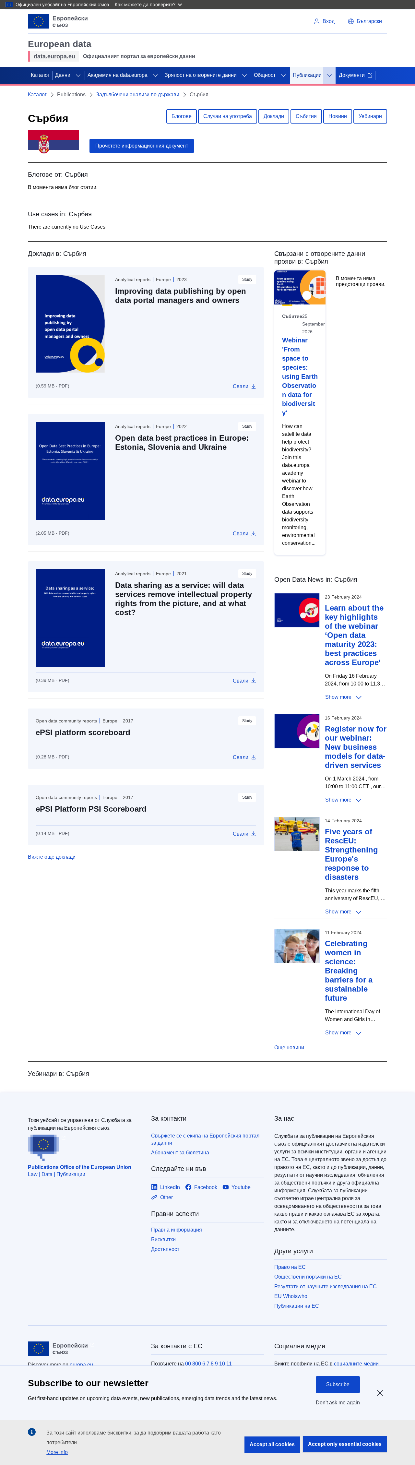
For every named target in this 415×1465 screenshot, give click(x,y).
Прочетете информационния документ (141, 146)
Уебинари (370, 116)
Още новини (289, 1047)
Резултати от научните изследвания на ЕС (325, 1286)
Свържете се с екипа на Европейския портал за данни (205, 1139)
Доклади (274, 116)
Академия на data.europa (118, 75)
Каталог (40, 75)
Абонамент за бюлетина (180, 1152)
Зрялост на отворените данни (201, 75)
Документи (352, 75)
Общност (265, 75)
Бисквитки (163, 1239)
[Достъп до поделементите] (78, 75)
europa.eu (81, 1364)
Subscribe (338, 1384)
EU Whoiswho (290, 1296)
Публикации (307, 75)
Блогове (182, 116)
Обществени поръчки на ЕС (308, 1277)
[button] (364, 21)
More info (57, 1452)
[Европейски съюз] (58, 21)
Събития (306, 116)
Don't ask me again (338, 1402)
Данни (62, 75)
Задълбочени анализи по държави (137, 94)
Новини (337, 116)
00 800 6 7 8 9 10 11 (208, 1363)
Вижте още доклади (52, 857)
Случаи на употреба (227, 116)
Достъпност (165, 1249)
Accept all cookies (272, 1444)
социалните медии (356, 1363)
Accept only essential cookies (345, 1444)
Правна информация (176, 1230)
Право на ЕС (290, 1267)
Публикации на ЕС (296, 1306)
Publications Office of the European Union (79, 1167)
